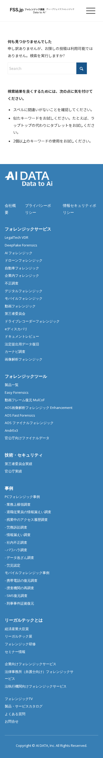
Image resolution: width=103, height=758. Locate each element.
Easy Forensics (17, 392)
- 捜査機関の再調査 (19, 587)
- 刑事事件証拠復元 (19, 603)
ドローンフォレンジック (24, 260)
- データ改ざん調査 (19, 557)
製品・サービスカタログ (24, 706)
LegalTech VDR (16, 237)
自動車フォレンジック (22, 268)
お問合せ (11, 721)
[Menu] (88, 10)
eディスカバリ (16, 328)
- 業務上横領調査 (18, 504)
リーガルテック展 (18, 636)
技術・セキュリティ (24, 455)
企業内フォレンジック (22, 275)
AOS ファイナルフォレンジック (29, 422)
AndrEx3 (11, 430)
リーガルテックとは (24, 620)
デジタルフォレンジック (24, 290)
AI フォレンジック (18, 252)
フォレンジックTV (19, 698)
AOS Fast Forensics (20, 415)
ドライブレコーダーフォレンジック (32, 321)
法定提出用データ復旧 (22, 344)
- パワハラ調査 (16, 549)
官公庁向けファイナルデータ (27, 437)
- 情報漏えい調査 (18, 534)
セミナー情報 (15, 651)
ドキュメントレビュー (22, 336)
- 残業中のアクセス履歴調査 (26, 519)
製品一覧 (11, 384)
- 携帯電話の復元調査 (21, 580)
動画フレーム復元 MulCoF (25, 399)
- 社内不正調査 (16, 542)
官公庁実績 (13, 471)
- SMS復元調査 (16, 595)
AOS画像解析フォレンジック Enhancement (38, 407)
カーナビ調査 (15, 351)
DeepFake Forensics (21, 245)
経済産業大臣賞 (17, 628)
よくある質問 (15, 713)
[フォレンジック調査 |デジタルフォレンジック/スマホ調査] (43, 10)
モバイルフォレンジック (24, 298)
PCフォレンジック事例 (22, 496)
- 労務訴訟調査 (16, 527)
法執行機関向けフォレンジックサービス (36, 686)
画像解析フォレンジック (24, 359)
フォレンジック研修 (20, 644)
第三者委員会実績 (18, 463)
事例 (9, 488)
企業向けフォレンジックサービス (30, 663)
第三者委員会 (15, 313)
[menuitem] (88, 10)
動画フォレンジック (20, 306)
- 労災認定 (12, 565)
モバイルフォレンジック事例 (27, 572)
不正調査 (11, 283)
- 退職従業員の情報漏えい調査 (28, 511)
